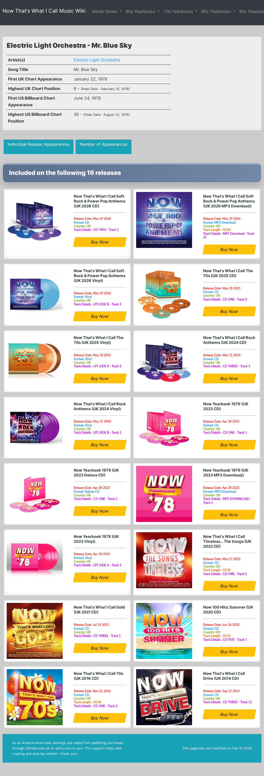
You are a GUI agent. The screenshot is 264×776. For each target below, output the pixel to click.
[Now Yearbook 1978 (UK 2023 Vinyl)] (35, 560)
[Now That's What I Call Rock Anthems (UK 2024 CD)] (164, 361)
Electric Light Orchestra (97, 59)
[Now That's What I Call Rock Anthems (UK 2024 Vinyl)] (35, 428)
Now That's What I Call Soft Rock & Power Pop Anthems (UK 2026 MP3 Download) (229, 201)
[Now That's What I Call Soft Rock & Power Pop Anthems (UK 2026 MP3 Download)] (164, 220)
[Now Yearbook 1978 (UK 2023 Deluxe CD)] (35, 494)
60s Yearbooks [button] (141, 11)
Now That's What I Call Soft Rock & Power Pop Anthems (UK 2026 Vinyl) (99, 275)
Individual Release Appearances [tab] (38, 144)
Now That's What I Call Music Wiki (44, 11)
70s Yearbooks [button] (179, 11)
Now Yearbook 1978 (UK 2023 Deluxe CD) (96, 473)
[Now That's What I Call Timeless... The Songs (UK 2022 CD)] (164, 560)
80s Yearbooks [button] (216, 11)
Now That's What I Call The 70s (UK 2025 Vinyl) (98, 340)
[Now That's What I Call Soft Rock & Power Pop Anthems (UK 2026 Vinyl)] (35, 294)
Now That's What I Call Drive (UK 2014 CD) (224, 676)
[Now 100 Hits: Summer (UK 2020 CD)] (164, 631)
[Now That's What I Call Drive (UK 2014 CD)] (164, 697)
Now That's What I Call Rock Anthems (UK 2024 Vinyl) (100, 406)
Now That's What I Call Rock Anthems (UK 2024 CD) (229, 340)
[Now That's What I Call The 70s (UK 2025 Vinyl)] (35, 361)
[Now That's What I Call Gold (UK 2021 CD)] (35, 631)
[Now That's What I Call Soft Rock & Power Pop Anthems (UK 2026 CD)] (35, 220)
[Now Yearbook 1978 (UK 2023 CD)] (164, 428)
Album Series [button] (105, 11)
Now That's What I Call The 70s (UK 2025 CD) (228, 273)
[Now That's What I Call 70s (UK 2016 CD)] (35, 697)
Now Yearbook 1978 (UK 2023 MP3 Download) (225, 473)
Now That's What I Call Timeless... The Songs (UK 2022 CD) (227, 541)
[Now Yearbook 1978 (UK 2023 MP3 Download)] (164, 494)
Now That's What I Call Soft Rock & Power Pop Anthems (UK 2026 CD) (99, 201)
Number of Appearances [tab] (103, 144)
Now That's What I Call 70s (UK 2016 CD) (98, 676)
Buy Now (100, 242)
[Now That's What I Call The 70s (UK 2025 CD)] (164, 294)
